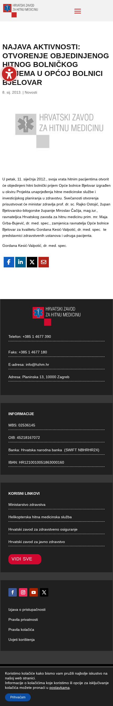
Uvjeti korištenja (21, 639)
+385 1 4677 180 (33, 352)
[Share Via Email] (43, 262)
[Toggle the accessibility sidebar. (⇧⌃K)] (9, 74)
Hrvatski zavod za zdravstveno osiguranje (43, 529)
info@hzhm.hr (37, 364)
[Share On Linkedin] (20, 262)
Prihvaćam (17, 697)
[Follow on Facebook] (12, 592)
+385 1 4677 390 (37, 336)
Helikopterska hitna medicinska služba (40, 517)
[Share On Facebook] (9, 262)
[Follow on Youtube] (33, 592)
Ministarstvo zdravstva (26, 504)
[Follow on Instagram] (23, 592)
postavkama (59, 687)
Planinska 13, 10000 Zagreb (45, 377)
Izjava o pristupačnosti (26, 609)
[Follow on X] (44, 592)
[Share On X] (32, 262)
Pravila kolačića (21, 629)
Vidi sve (22, 558)
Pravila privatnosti (23, 619)
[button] (78, 11)
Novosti (31, 92)
